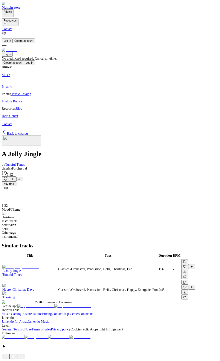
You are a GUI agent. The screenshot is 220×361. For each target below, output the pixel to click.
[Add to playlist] (12, 179)
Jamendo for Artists (15, 321)
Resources (10, 20)
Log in (7, 40)
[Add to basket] (184, 276)
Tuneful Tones (15, 164)
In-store (15, 7)
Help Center (70, 314)
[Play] (21, 140)
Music (6, 7)
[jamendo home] (9, 3)
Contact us (86, 314)
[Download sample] (19, 179)
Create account (23, 40)
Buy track (9, 183)
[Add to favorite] (5, 179)
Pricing (7, 11)
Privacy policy (60, 329)
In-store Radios (31, 314)
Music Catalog (11, 314)
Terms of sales (41, 329)
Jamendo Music (38, 321)
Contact (7, 29)
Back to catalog (17, 133)
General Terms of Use (17, 329)
